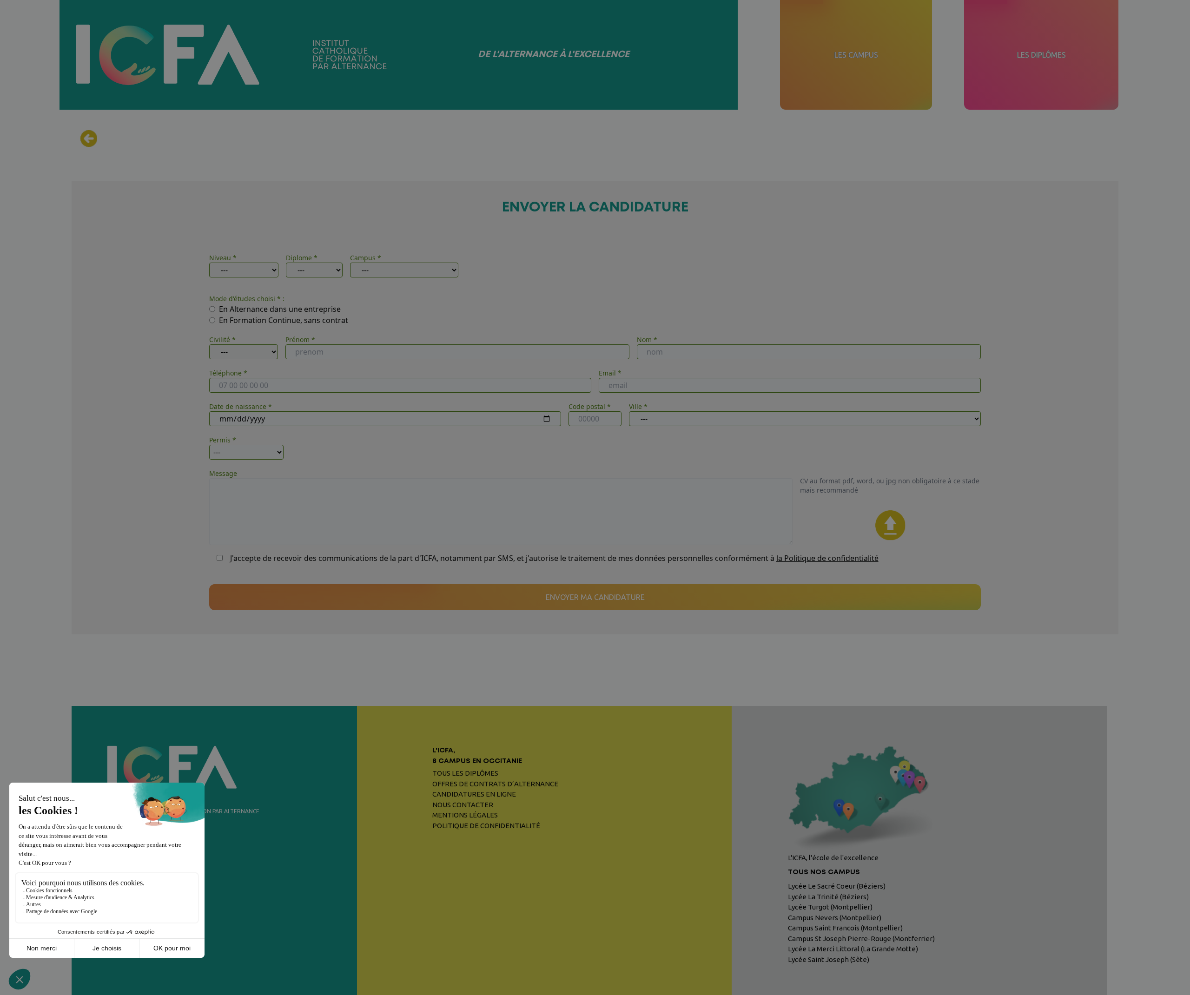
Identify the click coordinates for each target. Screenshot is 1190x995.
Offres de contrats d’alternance (495, 784)
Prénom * (300, 339)
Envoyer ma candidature (595, 597)
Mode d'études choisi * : (246, 298)
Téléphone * (228, 373)
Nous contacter (462, 805)
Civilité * (222, 339)
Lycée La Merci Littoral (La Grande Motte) (853, 949)
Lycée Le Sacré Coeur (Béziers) (837, 886)
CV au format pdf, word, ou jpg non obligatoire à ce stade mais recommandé (889, 485)
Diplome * (301, 257)
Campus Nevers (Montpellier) (834, 918)
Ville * (638, 406)
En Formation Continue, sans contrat (283, 320)
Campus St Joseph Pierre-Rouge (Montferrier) (861, 938)
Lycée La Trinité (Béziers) (828, 897)
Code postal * (590, 406)
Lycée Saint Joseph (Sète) (828, 959)
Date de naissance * (240, 406)
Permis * (222, 439)
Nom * (647, 339)
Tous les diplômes (465, 773)
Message (223, 473)
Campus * (365, 257)
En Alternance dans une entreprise (280, 309)
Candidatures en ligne (474, 794)
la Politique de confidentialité (827, 558)
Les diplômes (1041, 55)
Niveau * (223, 257)
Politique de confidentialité (486, 826)
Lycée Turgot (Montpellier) (830, 907)
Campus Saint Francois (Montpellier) (845, 928)
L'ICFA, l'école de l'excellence (833, 865)
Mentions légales (465, 815)
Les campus (856, 55)
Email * (610, 373)
